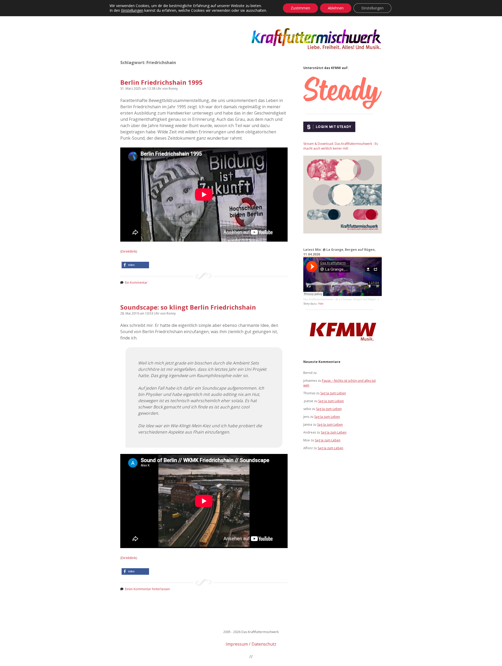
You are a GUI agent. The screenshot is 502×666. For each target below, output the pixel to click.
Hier (320, 303)
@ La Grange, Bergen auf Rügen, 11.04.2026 (363, 299)
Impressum (237, 644)
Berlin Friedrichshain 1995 (161, 82)
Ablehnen (336, 7)
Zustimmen (300, 7)
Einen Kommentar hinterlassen (147, 589)
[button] (135, 265)
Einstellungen (132, 10)
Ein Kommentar (136, 282)
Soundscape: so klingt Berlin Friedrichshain (188, 307)
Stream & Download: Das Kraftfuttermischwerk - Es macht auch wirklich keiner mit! (340, 146)
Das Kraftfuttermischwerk (318, 299)
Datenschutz (264, 644)
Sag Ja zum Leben (333, 393)
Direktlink (128, 251)
